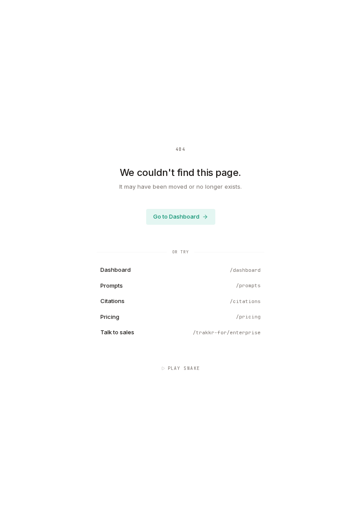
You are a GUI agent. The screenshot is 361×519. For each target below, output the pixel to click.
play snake (184, 368)
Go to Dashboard (176, 216)
